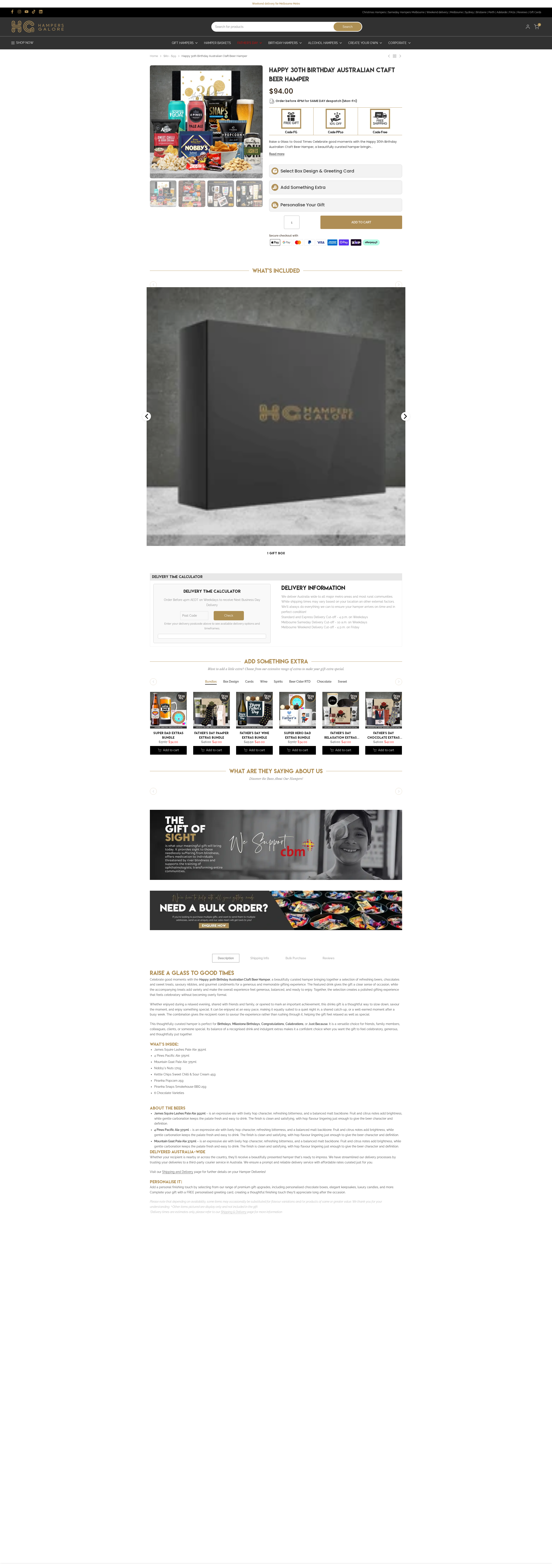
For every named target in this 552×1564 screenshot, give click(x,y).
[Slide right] (398, 284)
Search (348, 26)
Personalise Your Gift (303, 205)
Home (154, 56)
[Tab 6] (299, 682)
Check (228, 615)
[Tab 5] (278, 682)
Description (226, 958)
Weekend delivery (437, 12)
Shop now (24, 42)
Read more (276, 154)
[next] (254, 99)
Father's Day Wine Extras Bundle (254, 735)
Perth (491, 12)
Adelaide (502, 12)
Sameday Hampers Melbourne (406, 12)
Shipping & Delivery (233, 1212)
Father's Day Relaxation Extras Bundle (340, 735)
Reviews (522, 12)
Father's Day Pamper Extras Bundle (211, 735)
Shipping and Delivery (177, 1172)
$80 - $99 (169, 56)
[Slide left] (153, 284)
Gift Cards (535, 12)
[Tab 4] (263, 682)
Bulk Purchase (295, 958)
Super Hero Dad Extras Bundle (297, 735)
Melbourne (456, 12)
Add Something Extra (303, 187)
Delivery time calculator (177, 576)
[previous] (158, 99)
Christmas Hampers (374, 12)
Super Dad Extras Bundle (168, 735)
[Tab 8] (342, 682)
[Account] (527, 26)
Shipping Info (259, 958)
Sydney (469, 12)
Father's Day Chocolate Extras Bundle (383, 735)
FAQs (512, 12)
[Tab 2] (231, 682)
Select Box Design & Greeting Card (317, 171)
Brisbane (481, 12)
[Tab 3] (249, 682)
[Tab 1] (211, 682)
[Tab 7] (324, 682)
